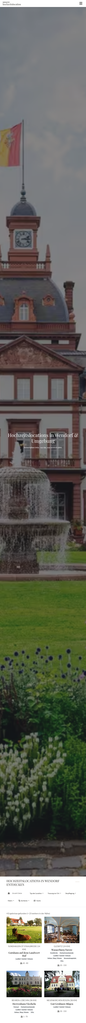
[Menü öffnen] (80, 3)
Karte (38, 901)
